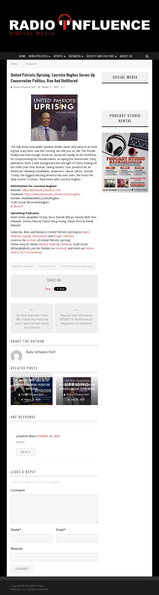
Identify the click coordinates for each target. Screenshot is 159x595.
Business (75, 56)
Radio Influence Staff (25, 87)
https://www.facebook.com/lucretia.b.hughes (52, 194)
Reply (26, 452)
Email (61, 530)
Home (22, 56)
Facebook (66, 244)
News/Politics (38, 56)
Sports (58, 56)
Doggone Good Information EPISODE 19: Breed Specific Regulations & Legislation (76, 319)
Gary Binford (47, 266)
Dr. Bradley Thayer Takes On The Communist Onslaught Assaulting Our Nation (31, 384)
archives (31, 240)
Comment (18, 490)
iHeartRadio (39, 236)
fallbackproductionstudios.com (41, 190)
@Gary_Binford (49, 244)
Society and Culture (100, 56)
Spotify (27, 236)
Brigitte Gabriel (23, 266)
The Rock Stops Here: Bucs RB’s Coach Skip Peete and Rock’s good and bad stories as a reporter (32, 321)
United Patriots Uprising (76, 266)
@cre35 (18, 206)
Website (16, 548)
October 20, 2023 (49, 436)
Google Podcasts (64, 236)
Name (16, 530)
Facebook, (61, 248)
